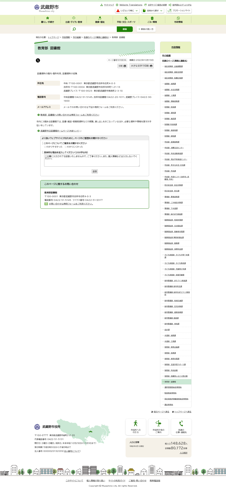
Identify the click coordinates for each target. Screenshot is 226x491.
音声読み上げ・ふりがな (181, 5)
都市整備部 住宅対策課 (174, 306)
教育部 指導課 (170, 353)
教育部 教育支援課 (172, 359)
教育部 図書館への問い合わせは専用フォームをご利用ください (69, 115)
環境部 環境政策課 (172, 197)
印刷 (120, 66)
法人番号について (72, 451)
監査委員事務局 (170, 393)
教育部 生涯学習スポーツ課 (175, 364)
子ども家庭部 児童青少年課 (175, 269)
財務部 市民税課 (171, 124)
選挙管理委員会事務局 (173, 387)
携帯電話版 (155, 481)
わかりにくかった (75, 147)
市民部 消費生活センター (174, 148)
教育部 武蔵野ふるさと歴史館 (176, 376)
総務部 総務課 (170, 84)
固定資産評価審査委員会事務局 (176, 399)
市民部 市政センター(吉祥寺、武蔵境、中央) (177, 178)
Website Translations (131, 5)
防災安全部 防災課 (172, 191)
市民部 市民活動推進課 (174, 153)
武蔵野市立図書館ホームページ (59, 131)
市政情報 (66, 37)
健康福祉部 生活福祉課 (174, 226)
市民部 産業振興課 (172, 142)
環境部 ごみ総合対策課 (174, 202)
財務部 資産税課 (171, 130)
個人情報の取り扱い (96, 481)
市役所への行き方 (136, 431)
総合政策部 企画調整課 (174, 66)
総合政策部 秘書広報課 (174, 78)
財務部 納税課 (170, 136)
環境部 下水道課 (171, 208)
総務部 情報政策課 (172, 101)
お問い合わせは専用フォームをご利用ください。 (71, 204)
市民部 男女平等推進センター (176, 159)
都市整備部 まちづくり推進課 (176, 281)
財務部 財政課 (170, 107)
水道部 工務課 (170, 341)
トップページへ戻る (183, 412)
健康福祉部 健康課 (172, 243)
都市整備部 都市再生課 (173, 286)
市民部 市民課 (170, 171)
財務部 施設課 (170, 119)
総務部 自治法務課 (172, 90)
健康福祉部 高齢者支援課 (174, 231)
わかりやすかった (54, 147)
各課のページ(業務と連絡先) (96, 37)
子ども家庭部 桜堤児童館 (174, 275)
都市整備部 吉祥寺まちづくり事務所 (177, 293)
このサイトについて (74, 481)
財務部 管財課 (170, 113)
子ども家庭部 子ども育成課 (175, 263)
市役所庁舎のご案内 (158, 431)
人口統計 (184, 453)
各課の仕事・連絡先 (181, 431)
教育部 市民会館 (171, 370)
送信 (95, 171)
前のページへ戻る (161, 412)
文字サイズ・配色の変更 (157, 5)
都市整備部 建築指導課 (174, 312)
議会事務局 (169, 405)
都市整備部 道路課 (172, 318)
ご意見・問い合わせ (137, 481)
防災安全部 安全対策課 (174, 185)
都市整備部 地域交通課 (174, 301)
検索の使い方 (147, 29)
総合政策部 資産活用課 (174, 72)
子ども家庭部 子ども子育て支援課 (177, 256)
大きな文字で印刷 (140, 66)
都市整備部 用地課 (172, 324)
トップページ (53, 37)
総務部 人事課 (170, 95)
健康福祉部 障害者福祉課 (174, 237)
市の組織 (77, 37)
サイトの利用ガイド (116, 481)
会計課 (167, 330)
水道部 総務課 (170, 335)
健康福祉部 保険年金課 (174, 249)
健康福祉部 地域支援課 (174, 220)
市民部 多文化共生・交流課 (175, 165)
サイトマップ (109, 5)
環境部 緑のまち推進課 (173, 214)
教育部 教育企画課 (172, 347)
